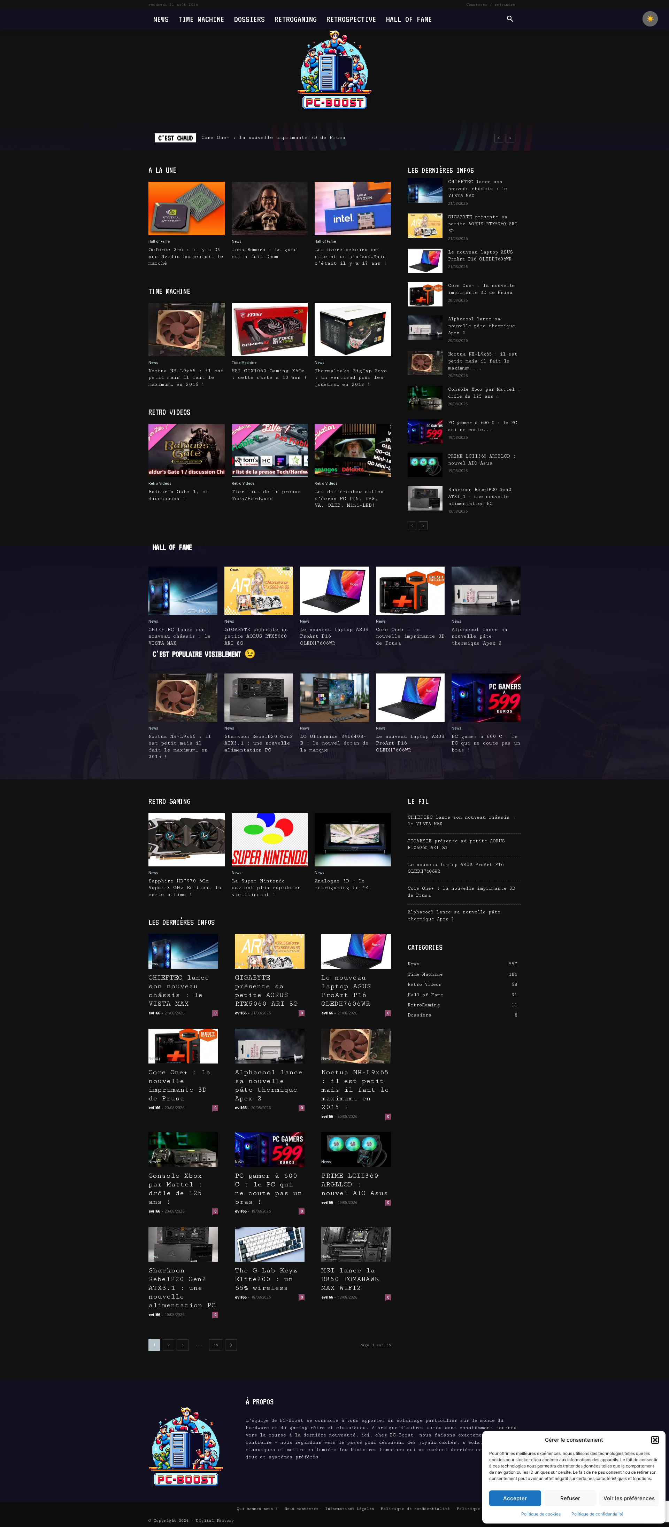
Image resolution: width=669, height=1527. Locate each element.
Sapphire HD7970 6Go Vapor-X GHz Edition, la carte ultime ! (184, 887)
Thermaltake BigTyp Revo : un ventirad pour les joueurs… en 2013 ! (351, 377)
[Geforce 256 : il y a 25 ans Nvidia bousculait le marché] (186, 208)
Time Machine (244, 362)
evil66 (154, 1012)
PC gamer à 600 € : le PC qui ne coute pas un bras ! (486, 743)
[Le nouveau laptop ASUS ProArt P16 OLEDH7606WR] (425, 261)
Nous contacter (301, 1508)
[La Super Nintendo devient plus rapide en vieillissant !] (270, 839)
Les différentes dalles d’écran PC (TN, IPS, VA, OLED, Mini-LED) (349, 498)
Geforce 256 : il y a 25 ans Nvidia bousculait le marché (185, 256)
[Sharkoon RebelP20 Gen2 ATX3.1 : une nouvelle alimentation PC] (425, 498)
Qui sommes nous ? (257, 1508)
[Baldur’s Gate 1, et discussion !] (186, 450)
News (236, 241)
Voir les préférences (629, 1498)
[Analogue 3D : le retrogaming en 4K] (353, 839)
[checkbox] (650, 18)
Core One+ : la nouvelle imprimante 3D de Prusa (410, 636)
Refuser (570, 1498)
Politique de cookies (541, 1514)
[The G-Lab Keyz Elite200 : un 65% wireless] (270, 1244)
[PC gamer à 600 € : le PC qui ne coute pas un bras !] (425, 431)
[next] (510, 138)
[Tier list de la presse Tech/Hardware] (270, 450)
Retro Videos (159, 483)
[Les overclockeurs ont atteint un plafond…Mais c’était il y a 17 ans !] (353, 208)
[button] (655, 1439)
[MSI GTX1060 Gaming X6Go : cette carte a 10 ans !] (270, 329)
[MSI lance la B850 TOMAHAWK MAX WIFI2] (356, 1244)
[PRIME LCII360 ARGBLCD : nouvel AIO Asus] (425, 465)
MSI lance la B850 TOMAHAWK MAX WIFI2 (350, 1279)
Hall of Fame (159, 241)
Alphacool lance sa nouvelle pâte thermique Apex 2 (277, 137)
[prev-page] (412, 525)
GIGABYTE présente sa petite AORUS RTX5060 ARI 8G (482, 224)
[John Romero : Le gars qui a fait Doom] (270, 208)
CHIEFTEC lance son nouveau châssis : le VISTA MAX (477, 188)
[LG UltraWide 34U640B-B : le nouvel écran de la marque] (334, 697)
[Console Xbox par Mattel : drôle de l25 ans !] (425, 398)
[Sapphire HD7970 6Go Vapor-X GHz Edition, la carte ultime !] (186, 839)
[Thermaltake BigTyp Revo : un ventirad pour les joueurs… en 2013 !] (353, 329)
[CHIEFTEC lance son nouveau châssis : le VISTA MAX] (425, 190)
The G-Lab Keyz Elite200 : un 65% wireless (266, 1279)
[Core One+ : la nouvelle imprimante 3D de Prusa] (425, 294)
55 (215, 1345)
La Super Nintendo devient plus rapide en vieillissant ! (266, 887)
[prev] (498, 138)
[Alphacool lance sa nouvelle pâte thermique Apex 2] (425, 327)
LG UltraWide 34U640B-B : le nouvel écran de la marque (334, 743)
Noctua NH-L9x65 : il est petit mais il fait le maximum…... (482, 361)
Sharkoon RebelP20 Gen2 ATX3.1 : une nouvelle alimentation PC (479, 496)
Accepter (515, 1498)
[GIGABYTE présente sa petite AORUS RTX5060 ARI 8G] (425, 225)
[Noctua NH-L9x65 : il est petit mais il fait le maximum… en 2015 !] (186, 329)
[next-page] (423, 525)
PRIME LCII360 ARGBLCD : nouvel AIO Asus (354, 1184)
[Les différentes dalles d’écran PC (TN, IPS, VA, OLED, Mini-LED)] (353, 450)
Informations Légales (349, 1508)
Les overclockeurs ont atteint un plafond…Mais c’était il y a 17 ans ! (351, 256)
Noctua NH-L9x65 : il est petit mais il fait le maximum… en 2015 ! (186, 377)
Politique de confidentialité (597, 1514)
